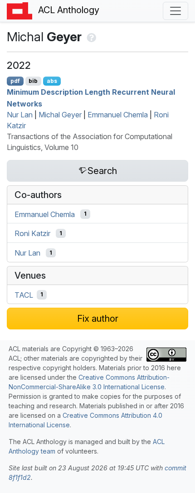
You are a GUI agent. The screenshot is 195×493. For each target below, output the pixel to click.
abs (52, 80)
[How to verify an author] (90, 36)
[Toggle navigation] (175, 11)
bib (33, 80)
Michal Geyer (60, 114)
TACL (24, 294)
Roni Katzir (32, 233)
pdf (15, 80)
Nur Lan (20, 114)
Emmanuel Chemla (118, 114)
